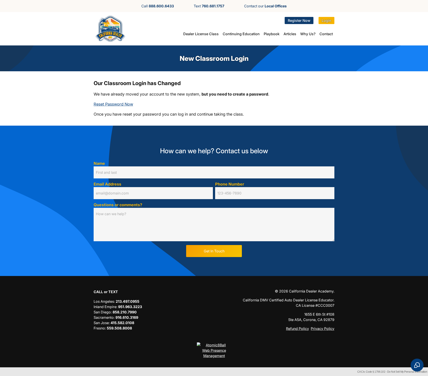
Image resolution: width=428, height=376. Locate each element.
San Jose (101, 323)
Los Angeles (104, 301)
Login (326, 20)
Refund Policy (297, 328)
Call (157, 6)
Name (99, 163)
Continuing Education (241, 34)
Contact (326, 34)
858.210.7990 (125, 312)
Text (209, 6)
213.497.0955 (127, 301)
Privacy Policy (322, 328)
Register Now (299, 20)
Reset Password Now (113, 104)
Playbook (272, 34)
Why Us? (307, 34)
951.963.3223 (130, 306)
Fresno (99, 328)
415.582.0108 (122, 323)
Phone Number (229, 184)
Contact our (265, 6)
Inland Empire (105, 306)
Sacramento (104, 317)
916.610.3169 (126, 317)
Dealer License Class (201, 34)
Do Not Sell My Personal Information (407, 371)
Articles (290, 34)
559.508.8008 (119, 328)
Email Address (107, 184)
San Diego (102, 312)
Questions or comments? (118, 204)
